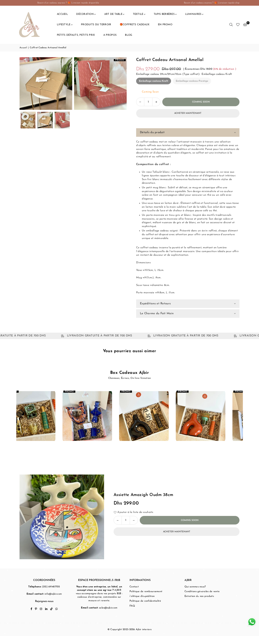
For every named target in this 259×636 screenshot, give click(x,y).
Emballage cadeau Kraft (153, 81)
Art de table (113, 14)
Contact (134, 586)
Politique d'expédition (142, 596)
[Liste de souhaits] (237, 24)
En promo (165, 24)
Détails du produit (152, 132)
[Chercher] (231, 24)
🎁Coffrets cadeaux (135, 24)
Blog (128, 35)
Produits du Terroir (96, 24)
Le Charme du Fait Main (157, 313)
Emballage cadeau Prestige (192, 81)
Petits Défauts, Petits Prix (76, 35)
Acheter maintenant (187, 113)
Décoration (85, 14)
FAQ (132, 606)
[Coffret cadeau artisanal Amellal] (28, 120)
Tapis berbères (164, 14)
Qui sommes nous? (195, 586)
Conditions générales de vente (202, 591)
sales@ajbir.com (108, 608)
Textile (138, 14)
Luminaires (193, 14)
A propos (110, 35)
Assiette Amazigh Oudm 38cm (143, 495)
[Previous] (24, 83)
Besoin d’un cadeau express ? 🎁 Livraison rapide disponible (32, 3)
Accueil (62, 14)
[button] (245, 24)
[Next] (121, 83)
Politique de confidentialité (145, 601)
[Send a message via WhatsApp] (252, 622)
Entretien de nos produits (199, 596)
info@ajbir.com (53, 594)
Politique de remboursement (146, 591)
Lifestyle (64, 24)
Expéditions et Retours (155, 303)
